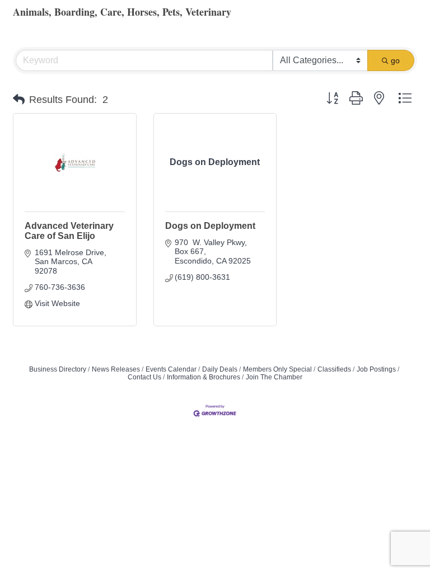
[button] (19, 100)
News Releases (116, 369)
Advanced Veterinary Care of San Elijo (69, 231)
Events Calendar (171, 369)
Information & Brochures (203, 377)
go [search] (395, 60)
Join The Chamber (274, 377)
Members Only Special (277, 369)
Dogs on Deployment (210, 226)
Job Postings (376, 369)
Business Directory (57, 369)
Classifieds (334, 369)
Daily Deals (219, 369)
